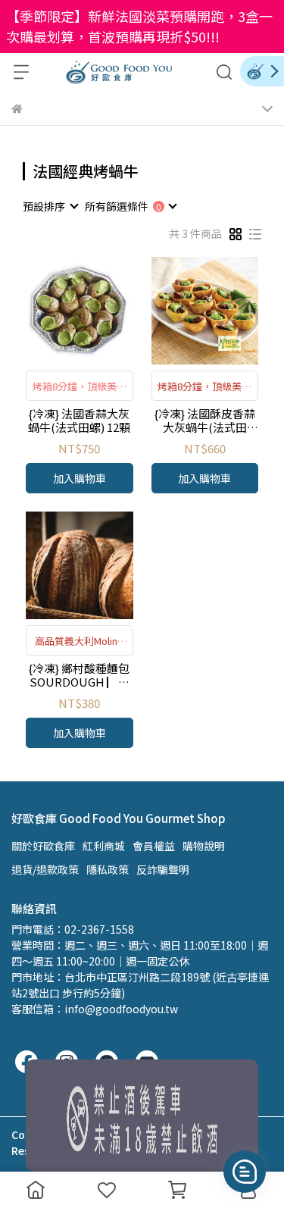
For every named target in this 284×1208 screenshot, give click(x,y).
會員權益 (154, 845)
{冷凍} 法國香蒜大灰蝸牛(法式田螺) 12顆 (79, 420)
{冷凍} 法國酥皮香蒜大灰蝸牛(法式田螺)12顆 (204, 420)
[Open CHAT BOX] (244, 1171)
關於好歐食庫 (43, 845)
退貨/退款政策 (45, 869)
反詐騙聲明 (162, 869)
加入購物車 (79, 478)
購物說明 (204, 845)
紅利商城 (104, 845)
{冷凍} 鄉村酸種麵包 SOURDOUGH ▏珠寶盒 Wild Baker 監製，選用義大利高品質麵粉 (79, 675)
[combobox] (50, 206)
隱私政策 (107, 869)
